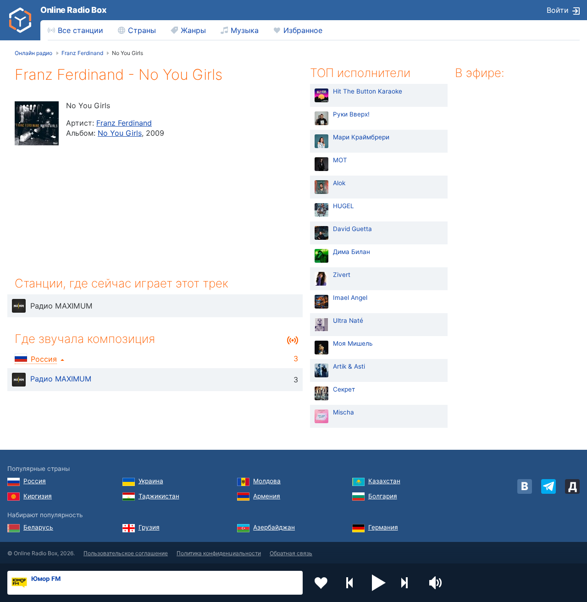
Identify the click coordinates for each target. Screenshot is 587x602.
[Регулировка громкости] (436, 583)
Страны (142, 30)
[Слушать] (19, 306)
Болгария (382, 496)
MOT (340, 160)
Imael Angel (350, 297)
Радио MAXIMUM (60, 378)
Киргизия (37, 496)
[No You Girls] (37, 123)
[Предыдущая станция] (350, 583)
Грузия (149, 527)
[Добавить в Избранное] (321, 583)
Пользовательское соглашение (125, 553)
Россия (34, 481)
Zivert (341, 274)
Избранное (302, 30)
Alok (339, 183)
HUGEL (343, 206)
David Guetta (352, 228)
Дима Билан (351, 251)
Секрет (344, 389)
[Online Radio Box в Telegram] (548, 486)
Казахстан (384, 481)
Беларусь (38, 527)
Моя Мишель (353, 343)
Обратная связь (291, 553)
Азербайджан (274, 527)
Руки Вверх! (351, 114)
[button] (379, 583)
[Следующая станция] (408, 583)
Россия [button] (44, 359)
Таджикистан (158, 496)
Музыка (245, 30)
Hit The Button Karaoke (367, 91)
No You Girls (120, 133)
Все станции (80, 30)
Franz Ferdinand (124, 122)
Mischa (343, 412)
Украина (150, 481)
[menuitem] (75, 30)
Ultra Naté (348, 320)
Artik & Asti (349, 366)
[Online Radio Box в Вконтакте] (524, 486)
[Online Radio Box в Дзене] (572, 486)
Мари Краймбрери (361, 137)
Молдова (267, 481)
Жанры (193, 30)
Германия (383, 527)
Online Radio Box (73, 10)
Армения (266, 496)
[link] (20, 20)
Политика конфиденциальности (219, 553)
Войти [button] (558, 10)
